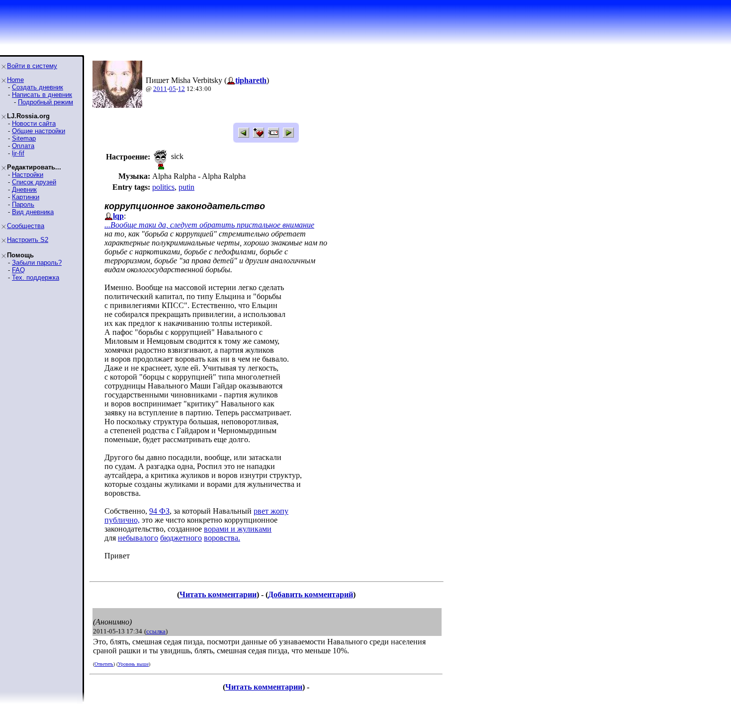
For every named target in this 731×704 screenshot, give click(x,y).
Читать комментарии (218, 594)
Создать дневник (37, 87)
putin (186, 187)
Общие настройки (38, 131)
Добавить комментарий (310, 594)
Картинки (25, 197)
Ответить (103, 664)
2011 (160, 88)
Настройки (27, 174)
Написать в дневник (42, 94)
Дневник (24, 189)
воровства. (222, 538)
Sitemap (24, 138)
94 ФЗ (159, 511)
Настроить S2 (27, 239)
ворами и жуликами (238, 529)
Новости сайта (34, 123)
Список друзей (34, 182)
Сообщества (25, 226)
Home (15, 79)
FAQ (18, 270)
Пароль (23, 204)
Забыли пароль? (37, 262)
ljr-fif (18, 153)
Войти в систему (32, 66)
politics (163, 187)
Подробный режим (45, 102)
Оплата (23, 146)
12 (181, 88)
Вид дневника (33, 212)
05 (172, 88)
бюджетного (181, 538)
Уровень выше (133, 664)
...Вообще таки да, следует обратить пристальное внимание (209, 225)
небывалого (138, 538)
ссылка (156, 631)
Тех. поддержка (35, 277)
